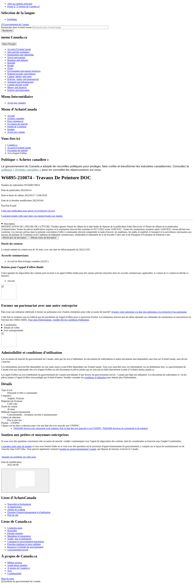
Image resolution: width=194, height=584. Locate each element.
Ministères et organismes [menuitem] (19, 536)
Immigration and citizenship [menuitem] (20, 54)
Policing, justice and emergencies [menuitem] (23, 79)
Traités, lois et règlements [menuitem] (19, 539)
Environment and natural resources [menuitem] (23, 71)
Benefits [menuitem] (11, 63)
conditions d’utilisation (95, 377)
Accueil (11, 115)
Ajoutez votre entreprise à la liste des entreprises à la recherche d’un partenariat (148, 312)
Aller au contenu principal (19, 3)
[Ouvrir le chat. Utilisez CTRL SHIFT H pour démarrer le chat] (25, 481)
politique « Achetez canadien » (21, 169)
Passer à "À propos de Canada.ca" (23, 6)
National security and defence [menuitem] (21, 74)
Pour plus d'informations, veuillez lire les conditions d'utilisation (58, 319)
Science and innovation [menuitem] (18, 90)
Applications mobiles (17, 565)
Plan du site (12, 515)
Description (9, 224)
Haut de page (7, 578)
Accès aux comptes (16, 103)
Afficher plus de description (15, 238)
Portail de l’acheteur (16, 126)
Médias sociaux (14, 562)
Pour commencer (15, 121)
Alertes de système (16, 509)
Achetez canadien (15, 118)
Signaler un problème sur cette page (19, 457)
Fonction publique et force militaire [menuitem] (24, 544)
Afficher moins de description (44, 238)
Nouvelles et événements (19, 504)
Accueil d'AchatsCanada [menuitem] (19, 49)
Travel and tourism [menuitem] (16, 57)
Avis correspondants (13, 330)
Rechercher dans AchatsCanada (16, 27)
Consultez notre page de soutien (16, 446)
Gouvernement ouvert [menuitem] (17, 549)
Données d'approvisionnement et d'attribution (28, 512)
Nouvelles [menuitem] (12, 530)
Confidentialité (14, 573)
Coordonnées (10, 325)
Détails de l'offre (12, 327)
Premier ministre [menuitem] (15, 533)
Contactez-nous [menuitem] (14, 528)
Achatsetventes (14, 507)
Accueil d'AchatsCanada (19, 147)
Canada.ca (12, 145)
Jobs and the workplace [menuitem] (18, 52)
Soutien (11, 129)
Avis (9, 570)
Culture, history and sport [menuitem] (19, 76)
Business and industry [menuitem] (17, 60)
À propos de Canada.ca (18, 568)
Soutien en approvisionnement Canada (77, 449)
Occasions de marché (17, 124)
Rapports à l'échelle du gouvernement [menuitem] (25, 547)
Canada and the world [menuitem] (17, 84)
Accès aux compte (16, 132)
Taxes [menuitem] (10, 68)
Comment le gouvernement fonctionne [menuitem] (25, 541)
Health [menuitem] (10, 65)
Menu (8, 44)
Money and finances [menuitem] (17, 87)
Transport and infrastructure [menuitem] (20, 82)
